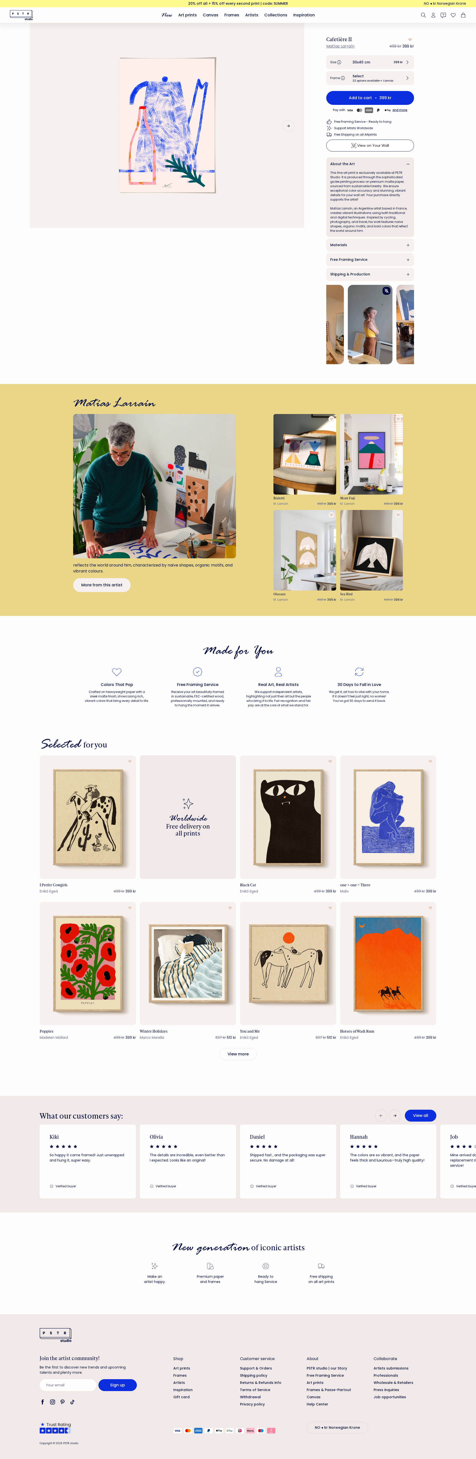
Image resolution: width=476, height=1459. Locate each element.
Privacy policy (252, 1404)
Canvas (210, 15)
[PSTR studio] (21, 15)
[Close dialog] (464, 1312)
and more (399, 110)
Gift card (181, 1397)
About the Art (342, 163)
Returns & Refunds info (260, 1382)
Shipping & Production (350, 274)
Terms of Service (255, 1389)
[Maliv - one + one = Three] (388, 817)
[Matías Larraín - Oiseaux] (304, 550)
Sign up (117, 1385)
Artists (251, 15)
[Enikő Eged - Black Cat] (288, 817)
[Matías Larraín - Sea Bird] (371, 550)
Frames (231, 15)
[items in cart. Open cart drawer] (462, 15)
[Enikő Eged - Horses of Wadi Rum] (388, 963)
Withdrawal (250, 1397)
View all (420, 1115)
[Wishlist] (453, 15)
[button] (370, 62)
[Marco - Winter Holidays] (188, 963)
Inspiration (304, 15)
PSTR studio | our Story (327, 1368)
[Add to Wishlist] (409, 40)
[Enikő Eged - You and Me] (288, 963)
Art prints (187, 15)
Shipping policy (253, 1375)
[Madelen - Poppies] (88, 963)
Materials (338, 244)
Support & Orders (256, 1368)
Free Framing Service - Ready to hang (362, 121)
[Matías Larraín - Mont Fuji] (371, 454)
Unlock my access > (411, 1435)
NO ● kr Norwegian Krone (445, 3)
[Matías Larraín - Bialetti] (304, 454)
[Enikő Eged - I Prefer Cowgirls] (88, 817)
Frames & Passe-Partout (329, 1389)
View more (238, 1054)
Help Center (317, 1404)
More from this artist (101, 585)
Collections (275, 15)
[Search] (423, 15)
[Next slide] (288, 126)
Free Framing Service (348, 259)
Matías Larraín (340, 46)
